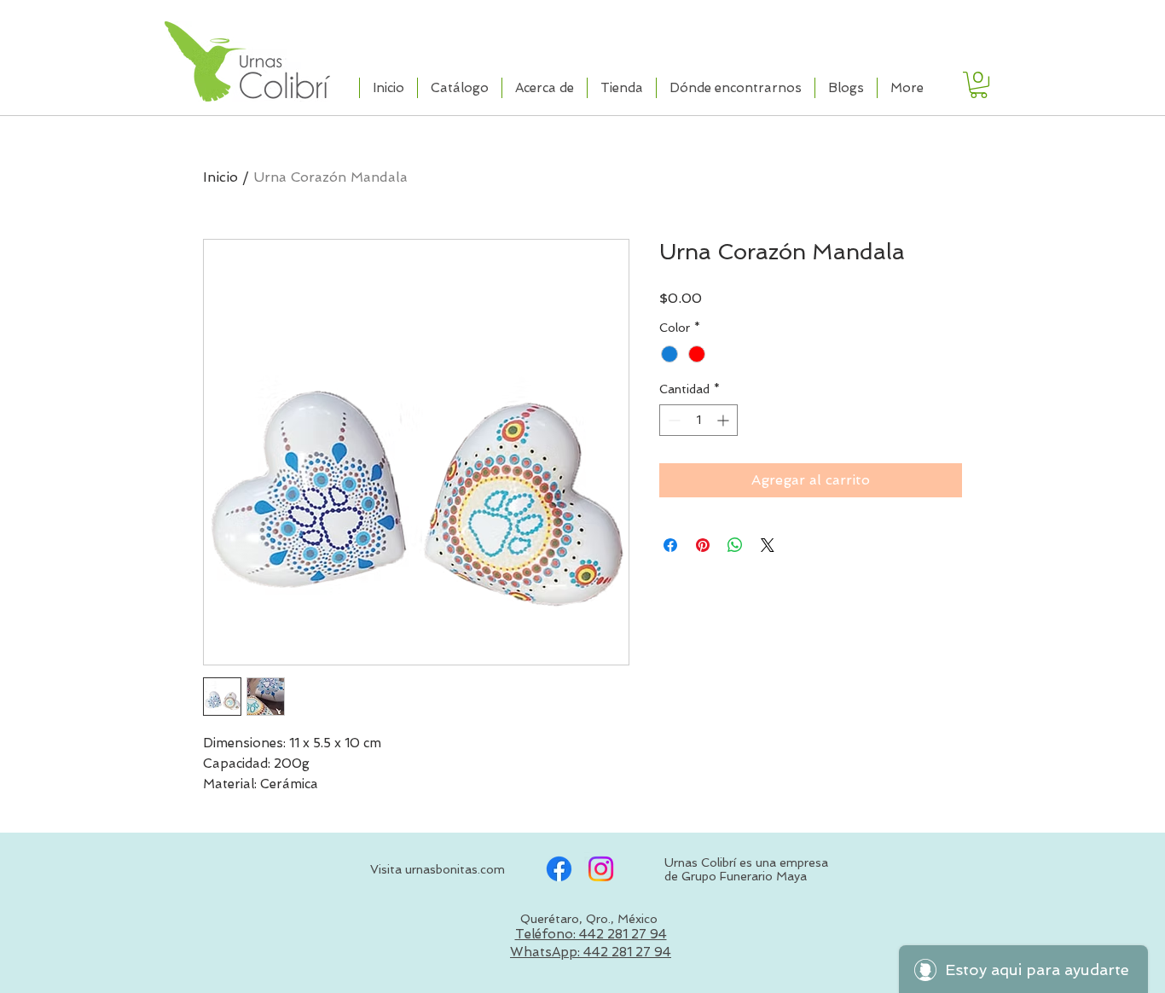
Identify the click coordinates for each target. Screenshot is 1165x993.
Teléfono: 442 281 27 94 (591, 934)
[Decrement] (672, 420)
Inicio (220, 177)
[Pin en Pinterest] (703, 545)
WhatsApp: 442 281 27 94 (590, 952)
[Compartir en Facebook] (670, 545)
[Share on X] (767, 545)
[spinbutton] (698, 420)
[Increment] (724, 420)
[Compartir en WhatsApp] (735, 545)
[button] (978, 85)
